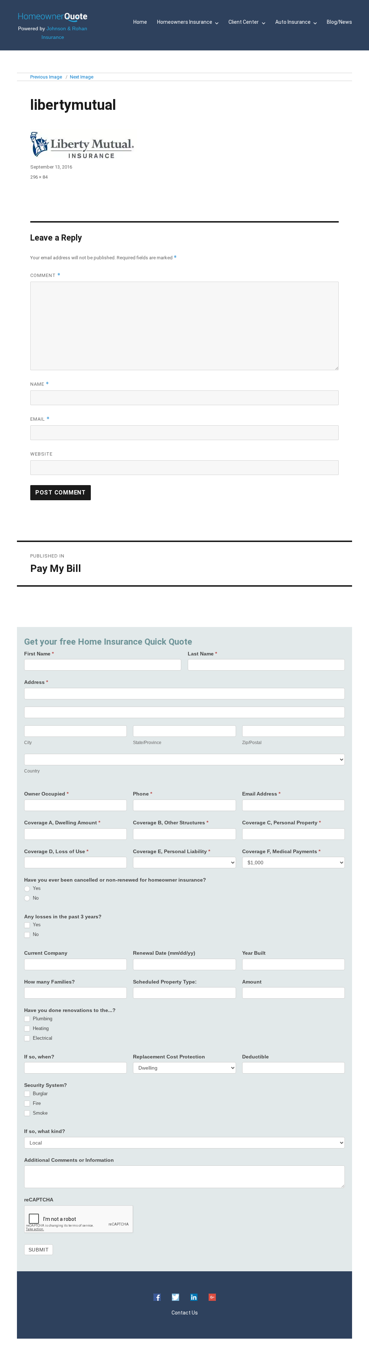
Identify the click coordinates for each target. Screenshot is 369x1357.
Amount (252, 982)
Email (40, 419)
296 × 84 (39, 177)
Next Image (81, 77)
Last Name (202, 654)
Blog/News (339, 22)
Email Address (261, 794)
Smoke (39, 1113)
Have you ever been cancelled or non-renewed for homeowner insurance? (115, 880)
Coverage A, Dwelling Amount (62, 822)
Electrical (41, 1038)
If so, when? (39, 1057)
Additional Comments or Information (69, 1160)
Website (41, 454)
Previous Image (46, 77)
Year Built (254, 953)
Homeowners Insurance (184, 22)
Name (39, 384)
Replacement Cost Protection (169, 1057)
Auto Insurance (293, 22)
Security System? (45, 1085)
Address (36, 682)
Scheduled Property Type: (165, 982)
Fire (36, 1103)
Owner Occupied (46, 794)
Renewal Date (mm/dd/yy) (164, 953)
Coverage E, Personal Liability (171, 851)
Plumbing (41, 1018)
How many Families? (49, 982)
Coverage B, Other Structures (170, 822)
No (35, 898)
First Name (39, 654)
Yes (36, 888)
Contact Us (185, 1313)
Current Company (45, 953)
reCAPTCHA (38, 1200)
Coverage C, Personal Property (281, 822)
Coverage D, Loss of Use (56, 851)
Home (140, 22)
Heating (40, 1028)
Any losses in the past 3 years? (63, 916)
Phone (142, 794)
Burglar (39, 1093)
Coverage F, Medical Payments (281, 851)
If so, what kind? (44, 1131)
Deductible (255, 1057)
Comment (45, 275)
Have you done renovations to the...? (70, 1010)
